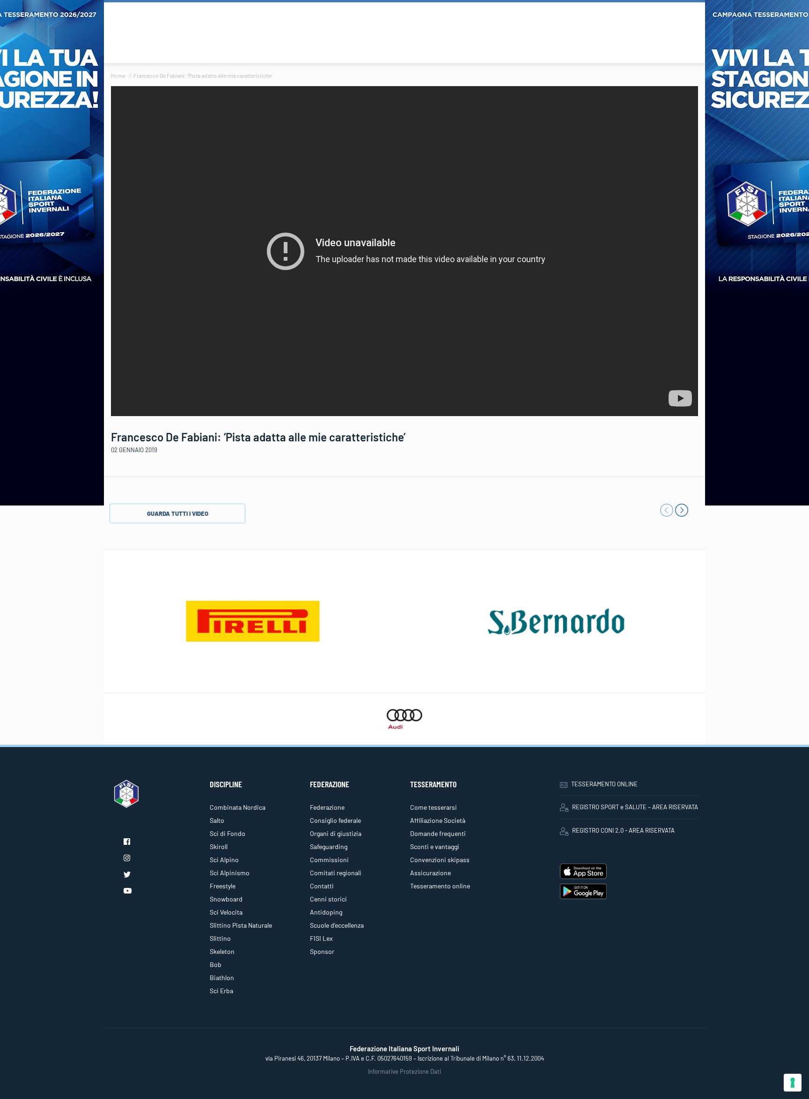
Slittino (220, 938)
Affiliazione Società (437, 820)
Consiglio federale (335, 820)
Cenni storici (328, 899)
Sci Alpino (224, 860)
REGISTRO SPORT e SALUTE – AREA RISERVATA (635, 807)
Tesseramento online (440, 886)
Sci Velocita (226, 912)
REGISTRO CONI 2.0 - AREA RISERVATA (623, 830)
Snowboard (226, 899)
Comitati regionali (335, 873)
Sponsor (322, 951)
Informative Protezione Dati (404, 1071)
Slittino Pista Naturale (241, 925)
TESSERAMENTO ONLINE (604, 784)
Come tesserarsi (433, 807)
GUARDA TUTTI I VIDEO (177, 513)
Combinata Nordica (237, 807)
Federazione (327, 807)
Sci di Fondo (227, 833)
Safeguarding (328, 846)
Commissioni (329, 860)
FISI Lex (321, 938)
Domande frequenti (438, 833)
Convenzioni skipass (440, 860)
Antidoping (326, 912)
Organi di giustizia (335, 833)
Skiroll (219, 846)
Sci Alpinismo (230, 873)
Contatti (322, 886)
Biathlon (222, 978)
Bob (215, 964)
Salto (217, 820)
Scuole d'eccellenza (337, 925)
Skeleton (222, 951)
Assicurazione (430, 873)
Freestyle (222, 886)
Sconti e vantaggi (434, 846)
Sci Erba (221, 991)
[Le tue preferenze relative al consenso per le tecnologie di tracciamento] (793, 1083)
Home (118, 75)
